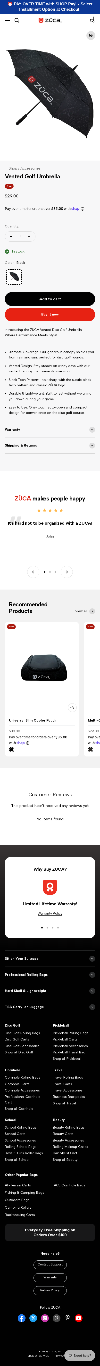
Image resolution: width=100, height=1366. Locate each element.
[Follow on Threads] (56, 1321)
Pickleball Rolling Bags (70, 1033)
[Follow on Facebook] (21, 1321)
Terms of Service (37, 1355)
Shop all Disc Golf (19, 1052)
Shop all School (17, 1160)
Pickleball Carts (65, 1039)
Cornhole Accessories (22, 1090)
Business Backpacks (69, 1097)
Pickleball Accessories (70, 1046)
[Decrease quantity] (11, 236)
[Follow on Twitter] (33, 1321)
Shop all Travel (64, 1103)
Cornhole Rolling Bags (22, 1077)
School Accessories (20, 1140)
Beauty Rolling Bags (68, 1127)
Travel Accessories (68, 1090)
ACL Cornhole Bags (69, 1185)
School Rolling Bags (20, 1127)
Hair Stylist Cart (65, 1153)
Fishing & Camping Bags (24, 1193)
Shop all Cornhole (19, 1109)
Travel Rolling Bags (68, 1077)
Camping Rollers (18, 1207)
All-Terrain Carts (18, 1185)
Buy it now (50, 314)
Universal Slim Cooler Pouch (32, 720)
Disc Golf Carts (17, 1039)
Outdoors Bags (17, 1200)
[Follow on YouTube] (79, 1321)
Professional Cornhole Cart (22, 1099)
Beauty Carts (63, 1134)
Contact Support (50, 1264)
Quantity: (12, 226)
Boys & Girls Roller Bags (24, 1153)
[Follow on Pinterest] (67, 1317)
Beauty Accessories (68, 1140)
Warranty (50, 1277)
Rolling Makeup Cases (70, 1147)
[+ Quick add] (72, 707)
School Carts (15, 1134)
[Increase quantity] (29, 236)
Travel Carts (62, 1084)
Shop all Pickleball (67, 1059)
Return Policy (50, 1290)
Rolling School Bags (20, 1147)
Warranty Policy (50, 913)
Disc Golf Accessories (22, 1046)
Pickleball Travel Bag (69, 1052)
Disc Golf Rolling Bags (22, 1033)
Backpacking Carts (20, 1215)
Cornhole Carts (17, 1084)
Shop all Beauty (65, 1160)
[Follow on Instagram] (45, 1321)
